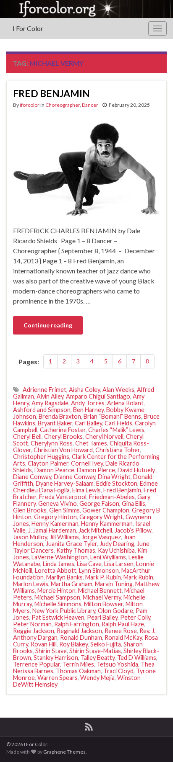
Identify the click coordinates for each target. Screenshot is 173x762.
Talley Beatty (98, 657)
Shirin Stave (51, 650)
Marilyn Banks (64, 577)
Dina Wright (114, 476)
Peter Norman (32, 624)
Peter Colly (135, 617)
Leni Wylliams (108, 557)
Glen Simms (64, 510)
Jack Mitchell (95, 530)
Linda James (58, 563)
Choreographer (62, 105)
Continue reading (48, 325)
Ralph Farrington (76, 624)
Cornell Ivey (87, 463)
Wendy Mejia (97, 677)
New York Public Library (63, 610)
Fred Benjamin (122, 490)
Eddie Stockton (116, 483)
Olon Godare (115, 610)
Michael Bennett (100, 590)
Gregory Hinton (55, 516)
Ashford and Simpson (42, 409)
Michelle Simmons (57, 604)
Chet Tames (91, 443)
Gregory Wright (101, 516)
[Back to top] (154, 743)
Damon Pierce (96, 470)
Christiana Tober (117, 449)
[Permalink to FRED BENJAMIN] (86, 166)
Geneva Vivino (57, 503)
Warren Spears (57, 677)
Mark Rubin (138, 577)
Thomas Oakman (78, 670)
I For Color (28, 28)
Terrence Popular (36, 664)
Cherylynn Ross (52, 443)
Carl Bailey (88, 423)
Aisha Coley (84, 389)
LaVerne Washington (59, 557)
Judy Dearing (117, 543)
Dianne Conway (74, 476)
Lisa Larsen (119, 563)
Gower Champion (105, 510)
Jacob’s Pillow (133, 530)
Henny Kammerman (107, 523)
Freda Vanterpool (62, 496)
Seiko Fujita (105, 644)
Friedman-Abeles (112, 496)
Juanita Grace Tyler (71, 543)
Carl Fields (118, 423)
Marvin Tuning (114, 583)
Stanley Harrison (56, 657)
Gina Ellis (133, 503)
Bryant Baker (55, 423)
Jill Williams (64, 537)
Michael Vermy (102, 597)
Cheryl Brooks (63, 436)
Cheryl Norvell (104, 436)
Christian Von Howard (63, 449)
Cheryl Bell (27, 436)
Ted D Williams (136, 657)
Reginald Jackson (79, 630)
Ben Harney (88, 409)
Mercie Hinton (56, 590)
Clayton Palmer (48, 463)
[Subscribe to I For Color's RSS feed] (89, 725)
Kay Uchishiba (116, 550)
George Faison (99, 503)
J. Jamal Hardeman (52, 530)
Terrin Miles (78, 664)
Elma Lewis (86, 490)
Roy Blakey (73, 644)
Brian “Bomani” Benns (112, 416)
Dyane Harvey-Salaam (65, 483)
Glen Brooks (30, 510)
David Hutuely (136, 470)
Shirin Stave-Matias (95, 650)
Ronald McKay (123, 637)
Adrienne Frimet (44, 389)
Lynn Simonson (99, 570)
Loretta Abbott (55, 570)
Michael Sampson (57, 597)
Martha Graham (71, 583)
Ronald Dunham (81, 637)
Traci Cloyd (118, 670)
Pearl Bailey (102, 617)
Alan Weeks (118, 389)
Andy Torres (88, 403)
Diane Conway (32, 476)
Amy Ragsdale (49, 403)
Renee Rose (121, 630)
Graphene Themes (64, 752)
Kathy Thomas (75, 550)
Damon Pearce (54, 470)
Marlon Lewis (30, 583)
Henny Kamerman (55, 523)
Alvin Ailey (50, 396)
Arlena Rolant (125, 403)
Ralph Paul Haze (123, 624)
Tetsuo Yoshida (117, 664)
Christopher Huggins (41, 456)
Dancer (90, 105)
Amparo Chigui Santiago (98, 396)
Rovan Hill (44, 644)
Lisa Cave (89, 563)
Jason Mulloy (30, 537)
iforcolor (29, 105)
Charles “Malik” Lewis (116, 429)
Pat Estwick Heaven (57, 617)
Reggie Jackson (33, 630)
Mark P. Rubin (103, 577)
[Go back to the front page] (86, 9)
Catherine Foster (63, 429)
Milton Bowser (103, 604)
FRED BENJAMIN (51, 93)
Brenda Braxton (60, 416)
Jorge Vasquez (101, 537)
